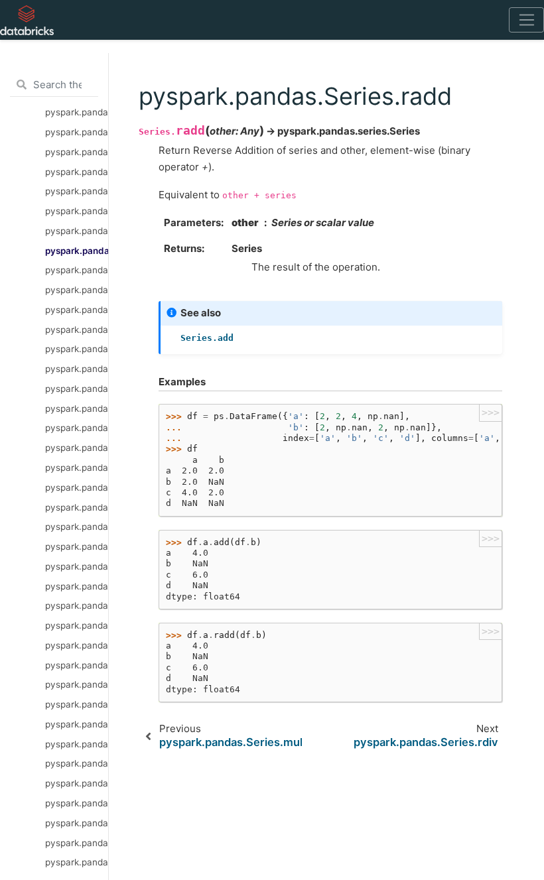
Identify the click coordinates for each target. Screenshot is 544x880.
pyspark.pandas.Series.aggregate (76, 763)
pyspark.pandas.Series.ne (76, 645)
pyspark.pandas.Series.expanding (76, 862)
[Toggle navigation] (526, 19)
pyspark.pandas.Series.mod (76, 427)
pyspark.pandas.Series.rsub (76, 309)
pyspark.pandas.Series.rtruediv (76, 329)
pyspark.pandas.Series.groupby (76, 823)
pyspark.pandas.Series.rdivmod (76, 526)
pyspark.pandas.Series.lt (76, 566)
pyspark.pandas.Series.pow (76, 388)
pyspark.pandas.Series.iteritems (76, 112)
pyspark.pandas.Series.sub (76, 349)
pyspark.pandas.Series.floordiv (76, 467)
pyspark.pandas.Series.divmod (76, 507)
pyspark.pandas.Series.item (76, 132)
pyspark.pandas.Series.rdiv (76, 270)
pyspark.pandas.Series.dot (76, 704)
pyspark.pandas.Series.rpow (76, 408)
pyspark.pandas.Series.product (76, 684)
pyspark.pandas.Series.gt (76, 586)
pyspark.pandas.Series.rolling (76, 843)
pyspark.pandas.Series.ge (76, 625)
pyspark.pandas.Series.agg (76, 744)
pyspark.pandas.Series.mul (76, 230)
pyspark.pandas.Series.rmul (76, 289)
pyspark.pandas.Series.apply (76, 724)
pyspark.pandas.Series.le (76, 605)
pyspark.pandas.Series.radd (76, 250)
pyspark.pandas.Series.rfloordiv (76, 487)
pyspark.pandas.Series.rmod (76, 447)
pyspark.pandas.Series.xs (76, 152)
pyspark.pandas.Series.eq (76, 665)
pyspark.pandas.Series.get (76, 171)
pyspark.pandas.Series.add (76, 191)
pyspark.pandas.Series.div (76, 211)
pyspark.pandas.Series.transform (76, 783)
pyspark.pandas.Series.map (76, 803)
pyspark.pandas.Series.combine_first (76, 546)
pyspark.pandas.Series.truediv (76, 368)
